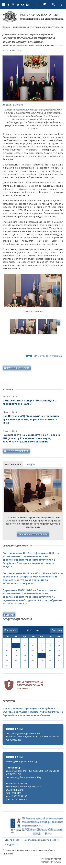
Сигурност (11, 844)
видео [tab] (31, 464)
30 (59, 660)
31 (7, 665)
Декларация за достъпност (40, 839)
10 (7, 650)
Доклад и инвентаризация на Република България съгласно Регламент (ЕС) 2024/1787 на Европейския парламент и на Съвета (33, 712)
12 (24, 650)
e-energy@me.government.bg (21, 761)
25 (16, 660)
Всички (9, 614)
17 (7, 655)
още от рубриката (16, 451)
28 (41, 660)
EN (37, 4)
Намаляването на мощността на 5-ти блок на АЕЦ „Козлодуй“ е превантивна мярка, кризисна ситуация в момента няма (32, 438)
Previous (9, 483)
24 (7, 660)
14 (41, 650)
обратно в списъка (16, 368)
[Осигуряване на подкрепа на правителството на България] (36, 826)
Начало (6, 27)
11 (16, 650)
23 (59, 655)
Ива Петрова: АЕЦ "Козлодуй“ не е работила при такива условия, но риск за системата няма (31, 419)
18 (16, 655)
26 (24, 660)
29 (50, 660)
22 (50, 655)
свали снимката (14, 104)
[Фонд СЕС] (24, 684)
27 (33, 660)
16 (59, 650)
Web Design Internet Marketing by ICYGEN (51, 860)
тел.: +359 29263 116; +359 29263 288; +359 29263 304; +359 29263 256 (32, 738)
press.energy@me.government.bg (23, 733)
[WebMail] (45, 4)
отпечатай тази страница (48, 355)
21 (41, 655)
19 (24, 655)
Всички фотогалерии (33, 534)
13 (33, 650)
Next (57, 483)
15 (50, 650)
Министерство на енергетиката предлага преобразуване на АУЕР (30, 402)
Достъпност (12, 839)
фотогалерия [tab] (13, 464)
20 (33, 655)
